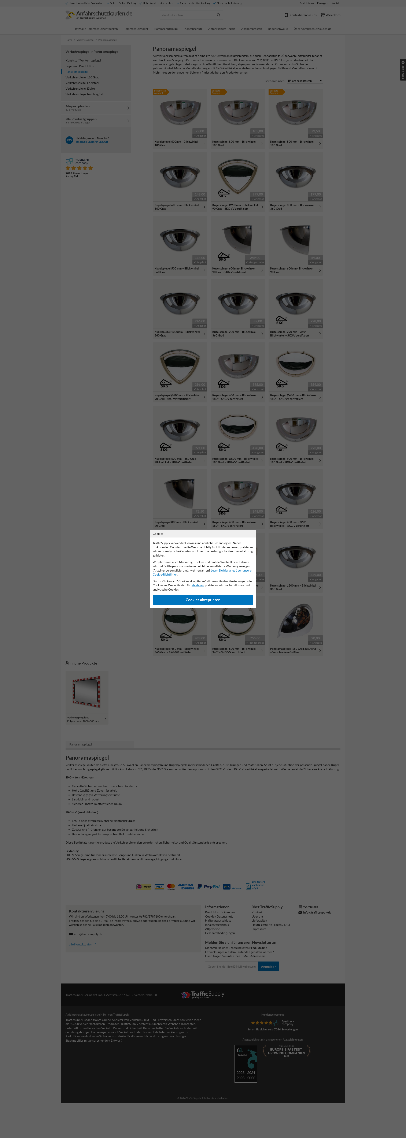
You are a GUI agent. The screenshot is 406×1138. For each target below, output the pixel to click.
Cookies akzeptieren (203, 600)
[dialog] (203, 569)
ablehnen (198, 585)
